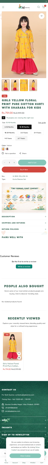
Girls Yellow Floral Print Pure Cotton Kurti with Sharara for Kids (12, 364)
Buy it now (24, 169)
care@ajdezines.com (12, 411)
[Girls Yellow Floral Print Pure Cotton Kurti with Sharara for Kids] (12, 346)
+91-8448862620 (11, 408)
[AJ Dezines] (24, 7)
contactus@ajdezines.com (24, 395)
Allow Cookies (25, 456)
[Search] (38, 7)
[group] (24, 44)
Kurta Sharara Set (19, 179)
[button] (3, 148)
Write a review (24, 266)
